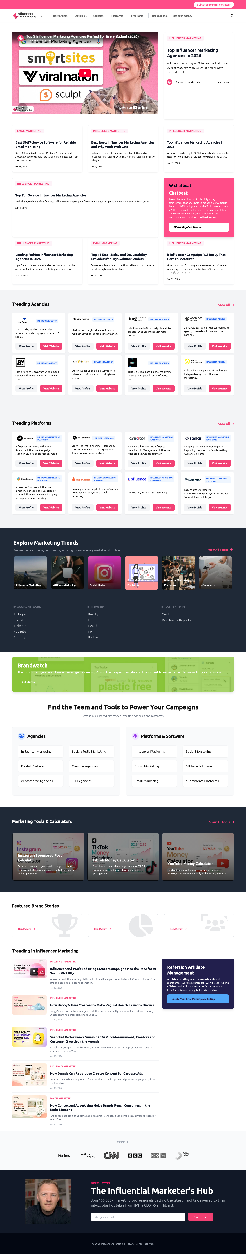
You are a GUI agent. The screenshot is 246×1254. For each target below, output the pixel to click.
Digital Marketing (33, 766)
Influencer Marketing (185, 38)
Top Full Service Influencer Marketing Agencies (50, 195)
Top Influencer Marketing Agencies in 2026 (192, 52)
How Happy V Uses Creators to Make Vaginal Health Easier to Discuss (102, 1005)
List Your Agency (182, 15)
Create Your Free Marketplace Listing (193, 999)
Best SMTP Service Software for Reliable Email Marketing (45, 144)
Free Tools (137, 15)
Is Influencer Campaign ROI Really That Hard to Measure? (196, 256)
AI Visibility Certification (187, 227)
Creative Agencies (85, 766)
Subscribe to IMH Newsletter (214, 4)
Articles (80, 15)
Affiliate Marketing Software (216, 479)
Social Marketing (147, 766)
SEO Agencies (82, 781)
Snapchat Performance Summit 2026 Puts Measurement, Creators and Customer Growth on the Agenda (102, 1039)
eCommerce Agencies (37, 781)
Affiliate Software (199, 766)
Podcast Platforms (104, 438)
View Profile (26, 346)
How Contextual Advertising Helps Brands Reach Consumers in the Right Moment (100, 1107)
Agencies (98, 15)
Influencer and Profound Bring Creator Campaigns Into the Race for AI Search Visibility (103, 971)
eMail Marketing (29, 131)
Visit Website (51, 346)
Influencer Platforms (150, 751)
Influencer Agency (47, 320)
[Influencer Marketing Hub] (12, 12)
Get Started (28, 681)
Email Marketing (146, 781)
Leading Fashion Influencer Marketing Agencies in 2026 (44, 256)
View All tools (219, 822)
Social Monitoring (199, 751)
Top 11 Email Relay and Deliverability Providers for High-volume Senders (119, 256)
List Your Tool (159, 15)
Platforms (117, 15)
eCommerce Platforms (202, 781)
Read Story (24, 928)
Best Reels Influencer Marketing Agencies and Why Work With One (122, 144)
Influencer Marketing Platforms (48, 438)
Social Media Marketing (89, 751)
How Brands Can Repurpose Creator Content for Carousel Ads (96, 1073)
